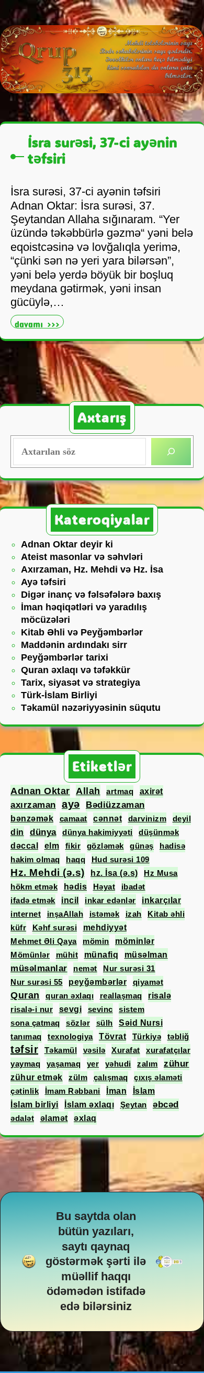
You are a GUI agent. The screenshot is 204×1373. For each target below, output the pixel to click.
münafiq (101, 954)
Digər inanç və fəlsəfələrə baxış (91, 594)
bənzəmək (31, 818)
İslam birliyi (34, 1104)
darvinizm (147, 818)
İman (116, 1090)
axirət (151, 791)
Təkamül (60, 1050)
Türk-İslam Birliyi (59, 695)
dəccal (24, 845)
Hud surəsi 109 (121, 859)
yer (93, 1063)
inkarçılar (161, 900)
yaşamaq (64, 1063)
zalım (147, 1063)
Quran (25, 995)
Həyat (104, 886)
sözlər (78, 1022)
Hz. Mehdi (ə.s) (47, 872)
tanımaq (26, 1036)
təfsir (24, 1049)
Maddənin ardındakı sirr (74, 645)
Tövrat (112, 1036)
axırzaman (33, 804)
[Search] (171, 451)
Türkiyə (147, 1036)
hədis (75, 886)
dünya (43, 832)
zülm (78, 1077)
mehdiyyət (105, 927)
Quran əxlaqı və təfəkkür (75, 670)
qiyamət (148, 981)
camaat (73, 818)
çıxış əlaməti (158, 1077)
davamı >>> (39, 322)
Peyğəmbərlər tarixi (64, 657)
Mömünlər (30, 954)
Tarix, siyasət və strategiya (80, 682)
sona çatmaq (35, 1022)
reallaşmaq (121, 995)
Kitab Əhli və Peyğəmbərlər (82, 632)
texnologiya (70, 1036)
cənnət (107, 818)
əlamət (54, 1118)
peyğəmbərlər (98, 981)
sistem (131, 1009)
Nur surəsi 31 (129, 968)
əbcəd (166, 1105)
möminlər (134, 941)
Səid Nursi (141, 1022)
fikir (73, 845)
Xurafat (125, 1050)
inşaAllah (65, 913)
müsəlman (146, 954)
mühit (67, 954)
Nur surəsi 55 (36, 981)
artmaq (119, 791)
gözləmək (105, 845)
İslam (144, 1090)
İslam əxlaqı (89, 1104)
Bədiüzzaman (115, 805)
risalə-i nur (31, 1009)
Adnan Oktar (40, 791)
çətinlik (24, 1090)
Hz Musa (161, 873)
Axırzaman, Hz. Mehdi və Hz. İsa (92, 569)
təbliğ (178, 1036)
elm (52, 845)
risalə (159, 995)
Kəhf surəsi (54, 927)
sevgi (70, 1009)
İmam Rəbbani (72, 1090)
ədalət (22, 1118)
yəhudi (118, 1063)
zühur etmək (36, 1077)
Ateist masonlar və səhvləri (82, 557)
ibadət (133, 886)
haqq (75, 859)
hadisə (172, 845)
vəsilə (94, 1050)
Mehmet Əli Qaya (43, 941)
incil (70, 900)
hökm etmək (34, 886)
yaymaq (25, 1063)
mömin (96, 941)
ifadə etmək (32, 900)
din (17, 832)
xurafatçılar (168, 1050)
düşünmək (159, 832)
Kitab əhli (166, 913)
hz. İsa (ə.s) (114, 873)
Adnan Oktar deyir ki (67, 544)
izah (134, 913)
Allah (88, 791)
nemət (85, 968)
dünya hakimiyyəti (97, 832)
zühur (176, 1064)
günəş (142, 845)
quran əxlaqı (70, 995)
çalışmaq (111, 1077)
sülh (104, 1022)
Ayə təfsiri (43, 582)
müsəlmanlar (38, 968)
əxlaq (85, 1118)
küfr (18, 927)
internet (25, 913)
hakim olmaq (35, 859)
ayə (71, 804)
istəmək (104, 913)
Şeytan (133, 1104)
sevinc (100, 1009)
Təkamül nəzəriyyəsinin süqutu (91, 707)
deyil (182, 818)
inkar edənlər (110, 900)
